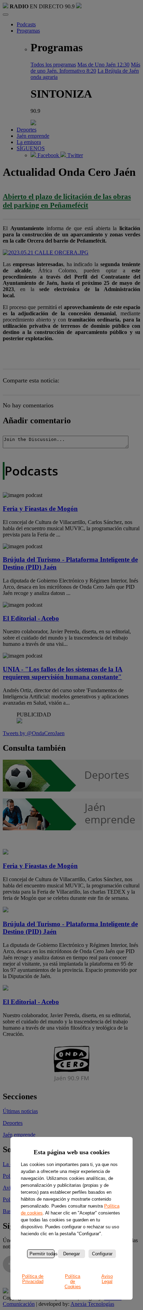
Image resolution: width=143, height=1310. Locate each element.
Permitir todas (42, 1253)
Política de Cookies (73, 1281)
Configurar (102, 1253)
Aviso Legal (107, 1279)
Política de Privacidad (32, 1279)
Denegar (71, 1253)
